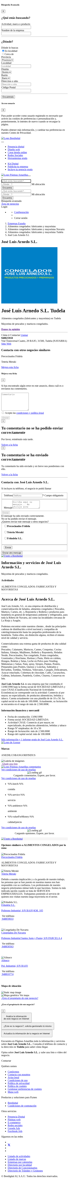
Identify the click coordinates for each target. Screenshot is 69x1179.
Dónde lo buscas (9, 47)
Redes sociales (15, 1125)
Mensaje (8, 507)
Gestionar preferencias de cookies (25, 1089)
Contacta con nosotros (19, 1074)
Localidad (6, 63)
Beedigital (13, 1102)
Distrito (5, 69)
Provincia (6, 57)
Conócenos (13, 1071)
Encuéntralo (8, 97)
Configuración (21, 212)
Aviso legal (13, 1077)
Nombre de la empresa (12, 30)
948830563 (7, 946)
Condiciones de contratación (22, 1105)
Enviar (6, 418)
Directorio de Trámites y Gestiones (25, 1170)
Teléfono (8, 495)
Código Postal (8, 87)
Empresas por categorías (20, 1162)
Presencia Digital (16, 1116)
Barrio (4, 75)
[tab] (21, 766)
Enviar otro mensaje (12, 553)
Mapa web (13, 1092)
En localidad (11, 51)
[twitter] (9, 1145)
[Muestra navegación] (29, 175)
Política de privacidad (19, 1083)
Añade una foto (9, 763)
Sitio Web (6, 343)
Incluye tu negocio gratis (20, 169)
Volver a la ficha (9, 444)
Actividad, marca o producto (15, 24)
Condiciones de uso (18, 1080)
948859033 (7, 919)
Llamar (24, 335)
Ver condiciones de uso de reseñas (18, 769)
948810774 (7, 974)
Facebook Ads (15, 1131)
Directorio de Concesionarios (22, 1167)
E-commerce (14, 1122)
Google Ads (14, 1128)
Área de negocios (10, 203)
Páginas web (14, 1119)
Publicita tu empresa (18, 166)
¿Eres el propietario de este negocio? (19, 998)
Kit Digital (13, 163)
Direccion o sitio (9, 81)
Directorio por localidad (20, 1165)
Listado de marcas (17, 1159)
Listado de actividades (19, 1156)
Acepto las (24, 413)
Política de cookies (17, 1086)
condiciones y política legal (30, 413)
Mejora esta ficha (10, 367)
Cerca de (9, 54)
